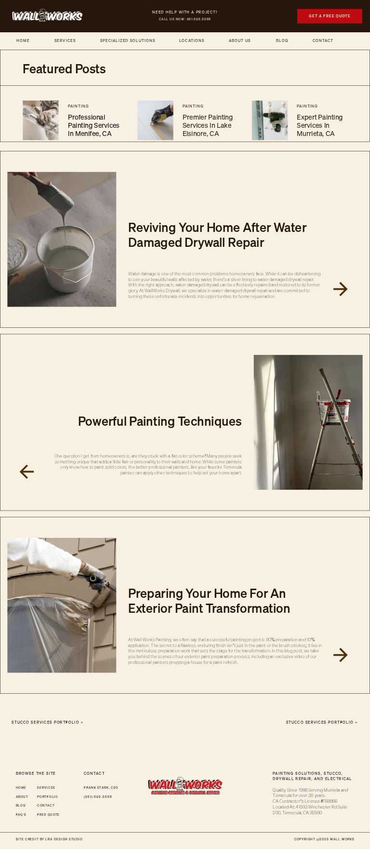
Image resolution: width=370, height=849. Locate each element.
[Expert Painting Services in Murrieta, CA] (270, 120)
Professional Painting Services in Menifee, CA (94, 125)
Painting (78, 106)
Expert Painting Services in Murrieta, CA (320, 125)
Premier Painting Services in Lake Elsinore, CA (208, 125)
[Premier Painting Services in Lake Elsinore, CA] (155, 120)
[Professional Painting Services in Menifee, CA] (40, 120)
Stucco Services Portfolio (320, 722)
